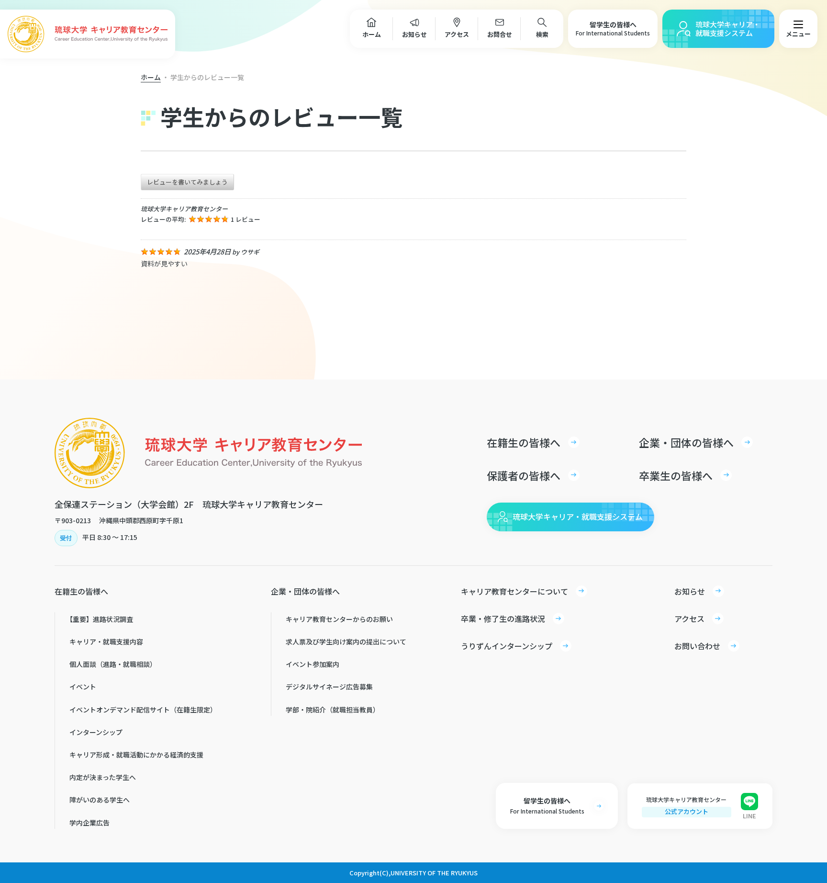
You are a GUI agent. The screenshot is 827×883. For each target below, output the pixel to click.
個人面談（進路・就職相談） (112, 664)
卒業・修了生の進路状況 (503, 618)
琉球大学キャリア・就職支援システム (727, 28)
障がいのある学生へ (99, 799)
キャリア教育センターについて (514, 591)
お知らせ (414, 34)
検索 (542, 34)
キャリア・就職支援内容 (106, 641)
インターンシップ (96, 732)
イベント (82, 686)
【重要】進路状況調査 (99, 619)
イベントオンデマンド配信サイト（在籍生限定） (143, 709)
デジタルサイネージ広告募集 (329, 686)
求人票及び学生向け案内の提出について (346, 641)
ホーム (371, 34)
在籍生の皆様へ (523, 442)
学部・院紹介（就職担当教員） (333, 709)
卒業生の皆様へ (676, 475)
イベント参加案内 (312, 664)
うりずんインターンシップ (506, 646)
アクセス (457, 34)
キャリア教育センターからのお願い (339, 619)
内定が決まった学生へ (102, 777)
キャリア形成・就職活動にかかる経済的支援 (136, 754)
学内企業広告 (89, 822)
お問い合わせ (697, 646)
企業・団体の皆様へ (686, 442)
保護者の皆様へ (523, 475)
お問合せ (499, 34)
